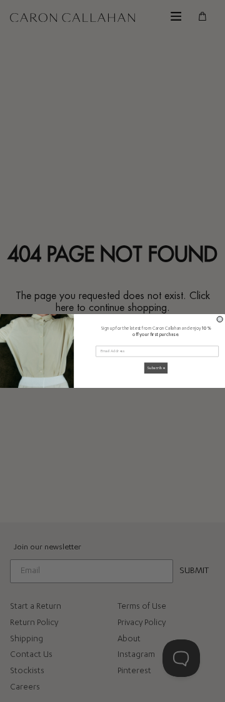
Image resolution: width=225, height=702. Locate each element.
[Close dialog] (219, 319)
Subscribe (155, 368)
